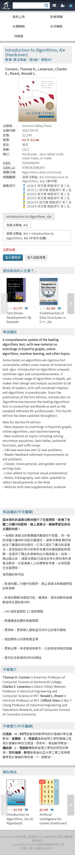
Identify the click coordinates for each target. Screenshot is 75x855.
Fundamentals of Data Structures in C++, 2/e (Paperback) (53, 319)
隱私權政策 (65, 837)
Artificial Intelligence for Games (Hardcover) (53, 818)
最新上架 (18, 16)
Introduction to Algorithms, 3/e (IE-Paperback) (20, 818)
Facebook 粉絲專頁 (13, 837)
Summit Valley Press (37, 125)
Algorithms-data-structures (41, 172)
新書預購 (56, 16)
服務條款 (37, 840)
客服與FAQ (35, 837)
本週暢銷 (18, 26)
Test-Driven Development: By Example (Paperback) (19, 319)
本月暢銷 (56, 26)
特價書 (18, 36)
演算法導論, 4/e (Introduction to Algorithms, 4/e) (45, 179)
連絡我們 (50, 837)
